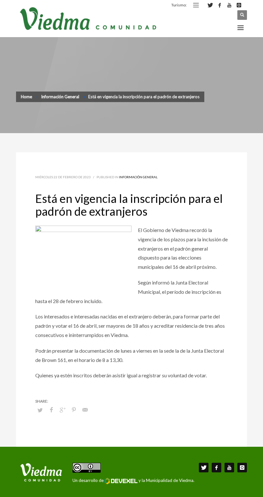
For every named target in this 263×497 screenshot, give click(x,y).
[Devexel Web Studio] (121, 481)
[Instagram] (239, 5)
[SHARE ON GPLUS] (62, 409)
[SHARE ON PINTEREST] (74, 409)
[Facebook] (220, 5)
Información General (138, 177)
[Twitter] (210, 5)
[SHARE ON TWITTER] (40, 410)
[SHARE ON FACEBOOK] (51, 409)
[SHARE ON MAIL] (85, 409)
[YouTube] (229, 5)
